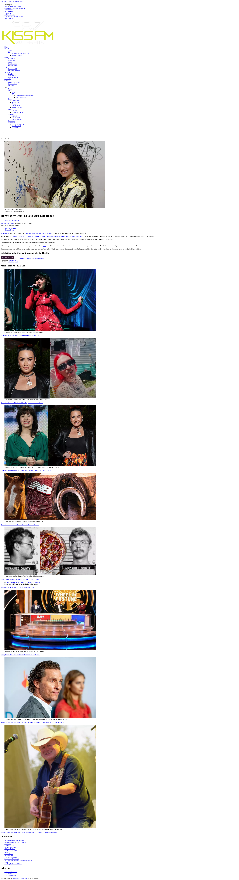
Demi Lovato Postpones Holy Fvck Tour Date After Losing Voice (20, 335)
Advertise (11, 85)
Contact (6, 862)
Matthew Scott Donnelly (8, 223)
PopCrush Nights (17, 55)
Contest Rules (12, 75)
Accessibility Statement (11, 857)
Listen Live (11, 59)
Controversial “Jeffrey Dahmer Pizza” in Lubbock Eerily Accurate (20, 579)
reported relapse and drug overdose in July (38, 233)
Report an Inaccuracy (10, 850)
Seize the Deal (8, 10)
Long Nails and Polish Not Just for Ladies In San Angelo (17, 587)
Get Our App (8, 13)
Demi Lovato (5, 233)
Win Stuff (7, 72)
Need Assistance (9, 845)
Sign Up (10, 74)
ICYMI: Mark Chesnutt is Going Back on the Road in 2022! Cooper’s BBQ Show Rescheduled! (29, 832)
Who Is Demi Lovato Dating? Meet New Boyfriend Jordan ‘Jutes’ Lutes (22, 403)
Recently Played (13, 65)
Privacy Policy (8, 855)
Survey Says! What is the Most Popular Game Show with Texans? (20, 655)
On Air (6, 48)
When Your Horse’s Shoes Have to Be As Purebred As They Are (20, 525)
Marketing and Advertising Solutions (15, 842)
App (5, 67)
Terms (6, 852)
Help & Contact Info (14, 82)
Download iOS (12, 69)
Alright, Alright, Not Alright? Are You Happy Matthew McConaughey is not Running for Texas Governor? (32, 722)
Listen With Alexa (9, 15)
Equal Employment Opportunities (14, 840)
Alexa (10, 62)
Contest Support (13, 77)
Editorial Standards (10, 847)
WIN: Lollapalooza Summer (12, 6)
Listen (6, 57)
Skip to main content (7, 1)
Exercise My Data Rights (11, 859)
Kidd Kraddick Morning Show (13, 16)
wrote (44, 246)
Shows (10, 50)
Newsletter (7, 79)
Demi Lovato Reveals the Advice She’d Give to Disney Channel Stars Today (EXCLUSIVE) (28, 470)
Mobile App (11, 60)
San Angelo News (9, 18)
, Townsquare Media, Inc (19, 878)
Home (6, 47)
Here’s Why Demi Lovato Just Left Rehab (31, 258)
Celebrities (11, 262)
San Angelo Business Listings (13, 864)
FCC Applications (9, 849)
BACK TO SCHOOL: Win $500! (14, 8)
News (16, 262)
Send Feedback (12, 84)
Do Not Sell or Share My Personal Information (18, 860)
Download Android (14, 70)
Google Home (12, 64)
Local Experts (8, 11)
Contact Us (7, 80)
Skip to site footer (18, 1)
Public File (7, 844)
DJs (9, 52)
